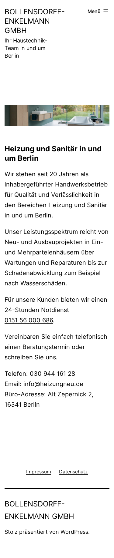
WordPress (74, 532)
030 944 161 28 (52, 373)
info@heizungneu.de (53, 384)
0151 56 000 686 (29, 320)
